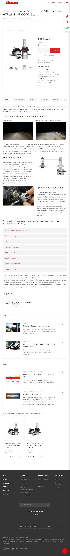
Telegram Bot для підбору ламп (36, 326)
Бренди (6, 490)
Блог (5, 486)
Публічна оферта (43, 479)
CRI (6, 241)
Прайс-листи (24, 492)
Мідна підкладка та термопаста (17, 230)
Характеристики (19, 99)
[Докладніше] (62, 324)
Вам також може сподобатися (13, 413)
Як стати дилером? (25, 494)
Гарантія (57, 484)
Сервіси (6, 483)
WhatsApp (49, 527)
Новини (22, 482)
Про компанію (24, 479)
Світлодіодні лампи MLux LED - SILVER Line (22, 303)
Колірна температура (13, 264)
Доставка (57, 482)
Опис (6, 99)
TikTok (30, 527)
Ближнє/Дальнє (11, 252)
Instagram (26, 527)
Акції (5, 479)
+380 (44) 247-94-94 (35, 511)
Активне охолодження (13, 247)
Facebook (21, 527)
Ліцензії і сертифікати (26, 489)
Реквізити (41, 486)
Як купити (44, 99)
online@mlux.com (36, 515)
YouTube (40, 527)
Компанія (23, 476)
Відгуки (32, 99)
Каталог (6, 476)
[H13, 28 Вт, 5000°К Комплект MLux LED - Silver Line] (20, 49)
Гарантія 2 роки (11, 269)
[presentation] (5, 67)
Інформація (43, 476)
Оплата (55, 99)
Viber (44, 527)
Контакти (6, 494)
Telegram (35, 527)
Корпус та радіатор (12, 236)
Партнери (23, 487)
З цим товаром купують (33, 413)
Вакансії (22, 484)
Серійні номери (11, 258)
